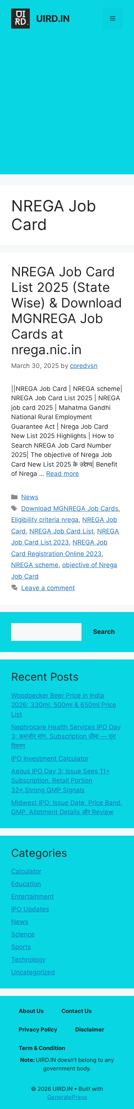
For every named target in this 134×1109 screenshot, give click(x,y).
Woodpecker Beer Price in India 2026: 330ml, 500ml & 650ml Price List (63, 705)
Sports (21, 947)
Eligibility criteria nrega (45, 519)
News (29, 497)
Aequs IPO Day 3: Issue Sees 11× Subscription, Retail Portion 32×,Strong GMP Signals (60, 780)
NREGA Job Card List (61, 531)
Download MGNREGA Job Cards (69, 508)
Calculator (26, 871)
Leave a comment (48, 588)
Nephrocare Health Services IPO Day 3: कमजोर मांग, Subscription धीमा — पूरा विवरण (66, 736)
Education (26, 884)
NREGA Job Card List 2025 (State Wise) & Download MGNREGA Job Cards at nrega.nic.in (66, 310)
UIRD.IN (53, 18)
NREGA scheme (34, 565)
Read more (62, 473)
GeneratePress (67, 1096)
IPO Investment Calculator (50, 758)
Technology (28, 959)
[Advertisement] (67, 107)
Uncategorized (33, 972)
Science (23, 934)
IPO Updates (30, 909)
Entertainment (32, 896)
